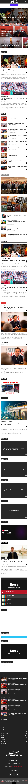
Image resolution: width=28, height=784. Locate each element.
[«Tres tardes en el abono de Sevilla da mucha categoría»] (14, 552)
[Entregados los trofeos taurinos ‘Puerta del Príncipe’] (4, 168)
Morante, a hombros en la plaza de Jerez (14, 7)
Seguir (25, 636)
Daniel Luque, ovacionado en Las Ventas (16, 147)
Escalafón (3, 727)
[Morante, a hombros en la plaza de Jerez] (14, 35)
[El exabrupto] (14, 355)
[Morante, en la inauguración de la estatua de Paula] (4, 137)
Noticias (2, 29)
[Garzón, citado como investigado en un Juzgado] (4, 161)
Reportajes (3, 419)
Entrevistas (3, 557)
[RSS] (14, 774)
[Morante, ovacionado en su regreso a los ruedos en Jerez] (4, 131)
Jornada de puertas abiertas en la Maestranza (17, 234)
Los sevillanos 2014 (5, 733)
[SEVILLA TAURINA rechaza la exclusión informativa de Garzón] (14, 322)
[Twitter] (17, 774)
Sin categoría (3, 743)
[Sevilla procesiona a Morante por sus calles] (14, 20)
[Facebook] (10, 774)
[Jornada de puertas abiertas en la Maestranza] (3, 235)
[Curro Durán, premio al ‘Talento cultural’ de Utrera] (3, 222)
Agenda (2, 722)
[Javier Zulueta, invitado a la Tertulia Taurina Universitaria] (14, 185)
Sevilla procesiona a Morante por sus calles (14, 71)
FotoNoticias (3, 731)
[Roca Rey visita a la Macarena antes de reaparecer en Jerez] (4, 155)
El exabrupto (4, 342)
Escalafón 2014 (4, 729)
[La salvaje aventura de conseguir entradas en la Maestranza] (14, 410)
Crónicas (3, 15)
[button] (26, 1)
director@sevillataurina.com (17, 766)
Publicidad (3, 739)
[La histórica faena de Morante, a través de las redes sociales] (14, 204)
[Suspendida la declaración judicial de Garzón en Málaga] (11, 45)
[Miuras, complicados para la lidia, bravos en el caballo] (14, 88)
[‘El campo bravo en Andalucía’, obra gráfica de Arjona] (3, 216)
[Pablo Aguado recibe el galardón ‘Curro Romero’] (3, 228)
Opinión (2, 331)
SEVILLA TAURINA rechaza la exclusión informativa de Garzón (13, 308)
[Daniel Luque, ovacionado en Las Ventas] (4, 149)
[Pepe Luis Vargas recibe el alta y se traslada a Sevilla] (4, 143)
